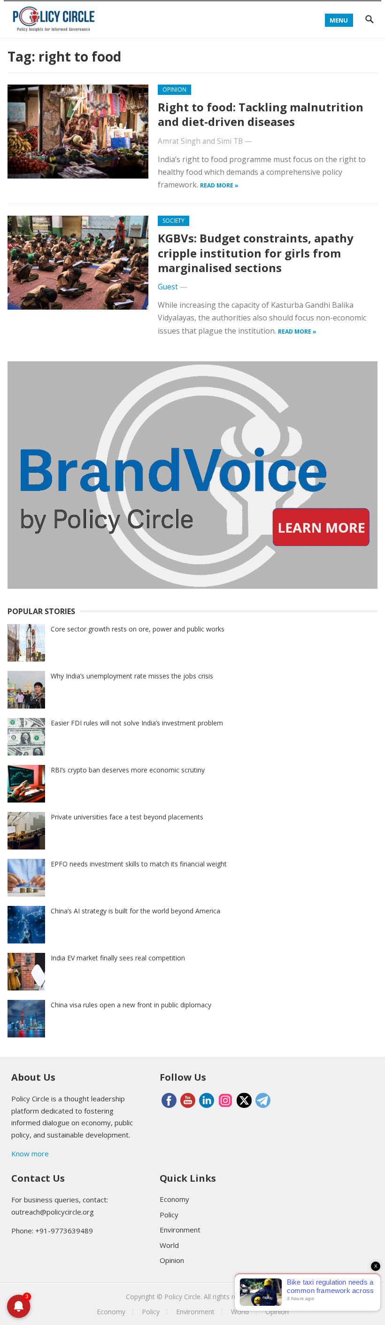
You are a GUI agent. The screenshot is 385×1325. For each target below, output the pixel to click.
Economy (174, 1199)
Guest (168, 287)
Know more (30, 1153)
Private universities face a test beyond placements (127, 816)
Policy (169, 1214)
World (169, 1245)
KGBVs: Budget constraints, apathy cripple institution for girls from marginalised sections (256, 252)
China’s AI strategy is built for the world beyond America (135, 910)
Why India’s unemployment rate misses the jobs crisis (132, 675)
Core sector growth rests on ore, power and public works (137, 628)
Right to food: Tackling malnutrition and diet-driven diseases (260, 114)
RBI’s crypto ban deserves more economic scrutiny (128, 769)
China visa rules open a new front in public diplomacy (131, 1004)
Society (173, 221)
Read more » (219, 185)
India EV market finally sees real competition (118, 957)
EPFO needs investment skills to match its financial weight (139, 863)
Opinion (174, 90)
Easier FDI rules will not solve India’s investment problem (137, 722)
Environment (180, 1229)
